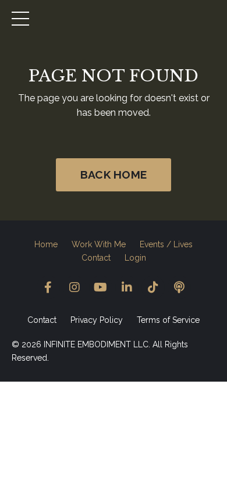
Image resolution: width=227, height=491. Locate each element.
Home (46, 244)
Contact (96, 257)
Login (135, 257)
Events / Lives (166, 244)
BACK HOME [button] (113, 174)
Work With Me (99, 244)
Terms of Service (168, 320)
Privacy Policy (96, 320)
